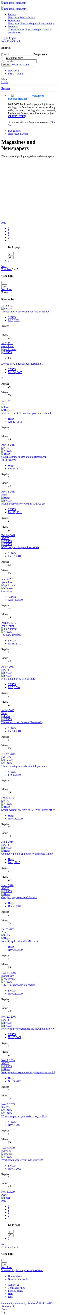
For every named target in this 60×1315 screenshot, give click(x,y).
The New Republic (11, 634)
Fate (3, 404)
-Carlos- (12, 596)
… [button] (9, 240)
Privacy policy (15, 1290)
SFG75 (12, 317)
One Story (6, 591)
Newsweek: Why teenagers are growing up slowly (27, 1028)
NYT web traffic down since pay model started (26, 413)
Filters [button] (4, 292)
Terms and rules (16, 1287)
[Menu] (2, 6)
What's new (14, 20)
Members (13, 26)
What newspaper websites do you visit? (22, 1160)
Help (10, 1293)
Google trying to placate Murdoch (19, 897)
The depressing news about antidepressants (23, 766)
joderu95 (6, 757)
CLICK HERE (16, 116)
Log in (4, 82)
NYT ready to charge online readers (20, 547)
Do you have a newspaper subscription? (22, 363)
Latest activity (46, 23)
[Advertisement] (30, 189)
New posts (13, 17)
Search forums (27, 17)
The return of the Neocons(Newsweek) (21, 722)
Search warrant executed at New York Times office (28, 809)
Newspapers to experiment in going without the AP (28, 1072)
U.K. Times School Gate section (18, 984)
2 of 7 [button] (15, 269)
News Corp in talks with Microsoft (19, 941)
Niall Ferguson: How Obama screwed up (23, 503)
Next (3, 266)
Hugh (11, 418)
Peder (4, 713)
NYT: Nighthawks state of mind (18, 678)
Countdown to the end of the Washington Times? (27, 853)
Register (5, 88)
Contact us (13, 1284)
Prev (3, 222)
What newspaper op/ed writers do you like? (24, 1116)
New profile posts (29, 23)
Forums (12, 14)
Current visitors (16, 29)
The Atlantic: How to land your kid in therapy (25, 311)
